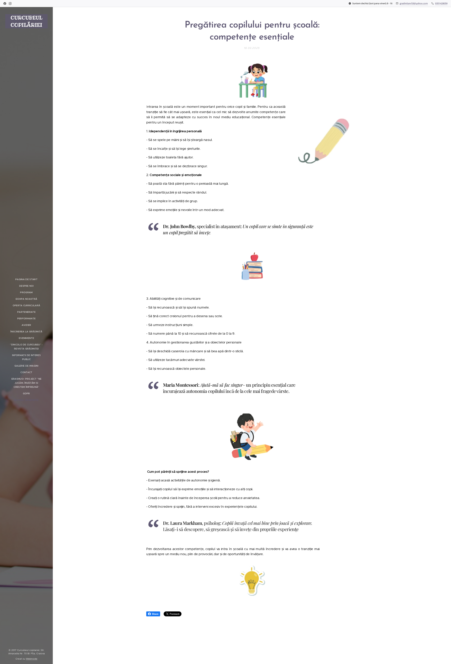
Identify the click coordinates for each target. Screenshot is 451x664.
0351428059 (441, 3)
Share (155, 613)
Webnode (31, 658)
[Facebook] (5, 4)
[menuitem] (26, 279)
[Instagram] (10, 4)
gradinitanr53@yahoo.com (414, 3)
